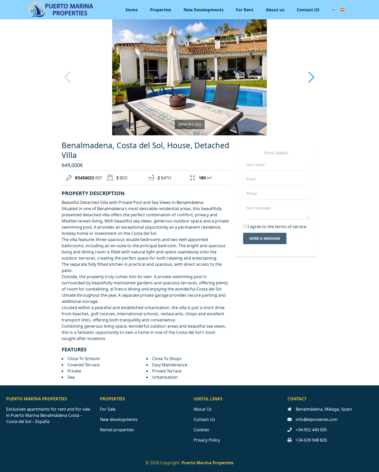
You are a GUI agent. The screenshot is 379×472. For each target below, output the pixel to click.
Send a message (264, 238)
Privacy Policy (207, 440)
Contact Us (204, 419)
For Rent (244, 10)
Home (132, 10)
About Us (203, 409)
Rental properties (117, 430)
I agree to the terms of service (277, 226)
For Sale (108, 409)
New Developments (204, 10)
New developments (119, 419)
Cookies (201, 430)
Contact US (308, 10)
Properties (160, 10)
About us (275, 10)
